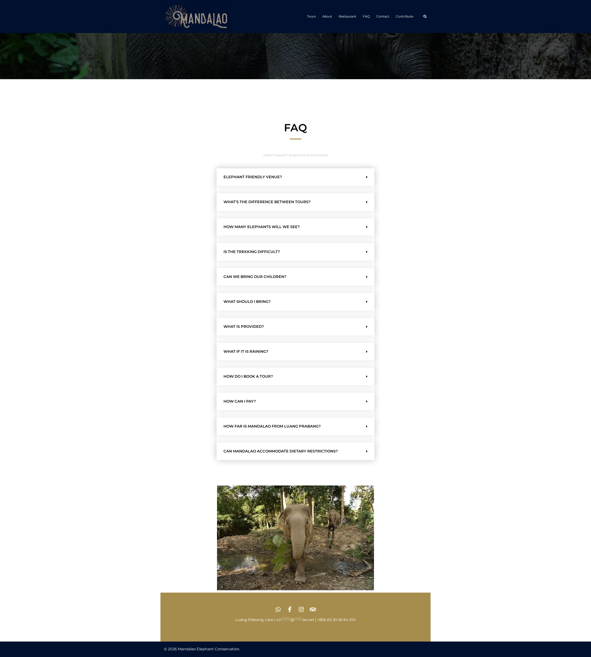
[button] (425, 16)
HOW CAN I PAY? (239, 401)
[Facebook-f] (290, 609)
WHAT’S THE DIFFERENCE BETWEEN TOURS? (267, 202)
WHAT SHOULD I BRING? (247, 301)
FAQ (366, 16)
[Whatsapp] (278, 609)
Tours (311, 16)
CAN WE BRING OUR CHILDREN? (254, 276)
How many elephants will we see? (261, 227)
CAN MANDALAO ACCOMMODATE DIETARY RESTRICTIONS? (280, 451)
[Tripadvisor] (313, 609)
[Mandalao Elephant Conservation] (197, 16)
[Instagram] (301, 609)
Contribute (404, 16)
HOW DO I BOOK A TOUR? (248, 376)
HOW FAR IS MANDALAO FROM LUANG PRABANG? (272, 426)
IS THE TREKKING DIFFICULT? (251, 252)
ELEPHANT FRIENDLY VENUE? (252, 177)
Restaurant (347, 16)
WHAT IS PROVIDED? (243, 326)
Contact (382, 16)
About (327, 16)
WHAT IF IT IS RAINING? (245, 351)
